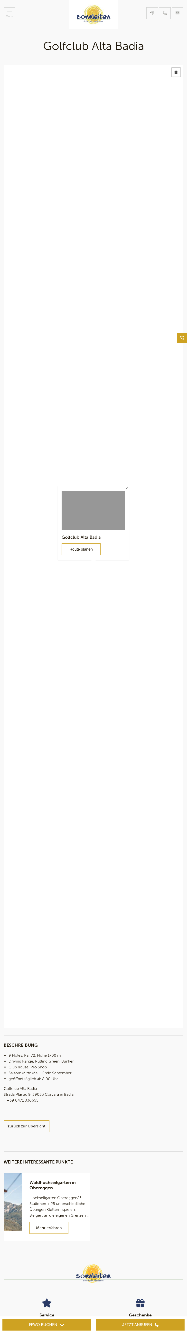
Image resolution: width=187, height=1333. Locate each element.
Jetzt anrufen (137, 1324)
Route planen (81, 549)
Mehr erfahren (49, 1227)
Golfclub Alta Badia (81, 537)
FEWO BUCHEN (43, 1324)
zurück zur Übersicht (27, 1126)
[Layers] (176, 72)
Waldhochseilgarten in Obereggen (52, 1185)
